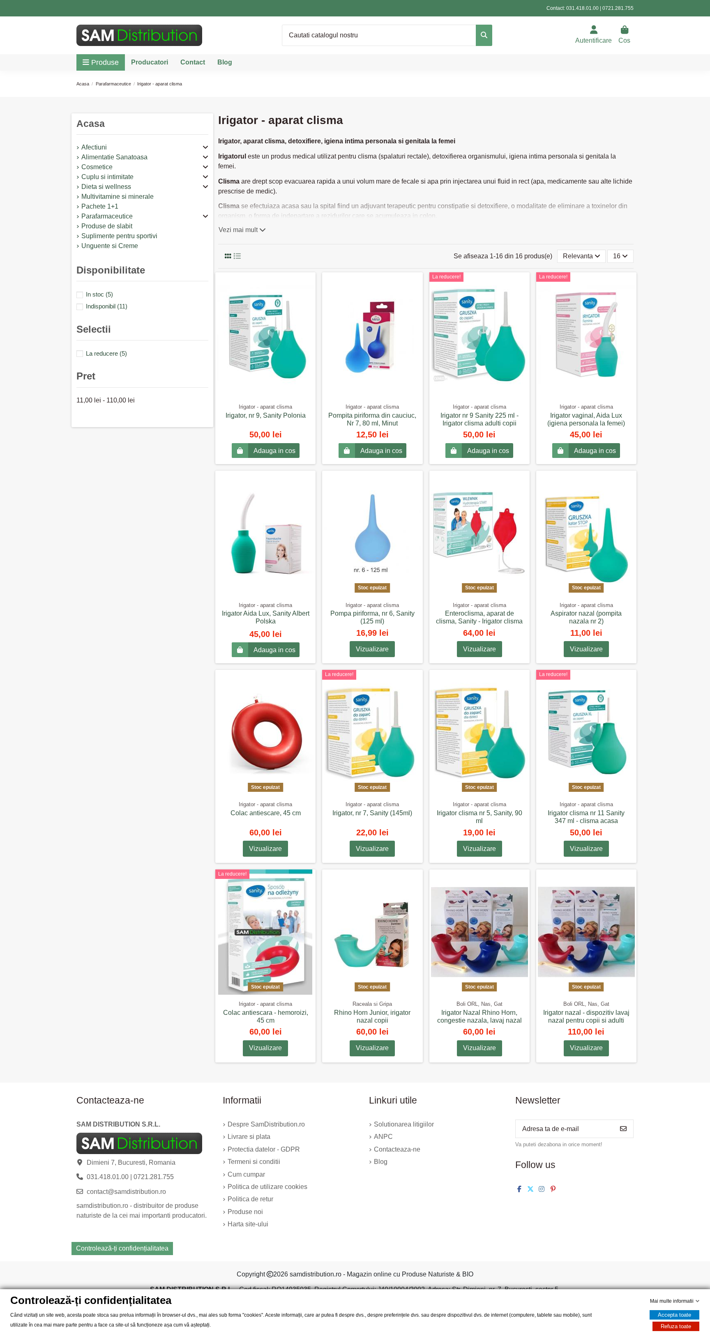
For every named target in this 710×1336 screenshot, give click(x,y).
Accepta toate (674, 1315)
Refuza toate (676, 1326)
